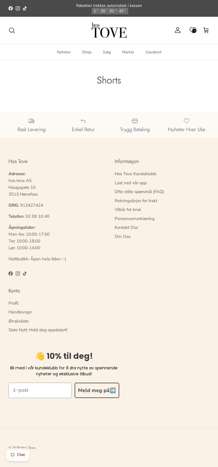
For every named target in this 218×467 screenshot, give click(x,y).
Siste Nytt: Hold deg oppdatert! (38, 330)
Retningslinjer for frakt (136, 201)
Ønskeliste (19, 321)
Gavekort (154, 52)
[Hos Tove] (109, 30)
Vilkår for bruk (128, 209)
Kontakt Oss (126, 227)
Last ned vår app (131, 183)
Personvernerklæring (135, 218)
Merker (128, 52)
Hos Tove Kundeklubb (135, 174)
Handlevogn (20, 312)
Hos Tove (28, 447)
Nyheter (64, 52)
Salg (107, 52)
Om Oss (122, 236)
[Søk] (12, 30)
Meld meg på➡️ (97, 390)
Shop (86, 52)
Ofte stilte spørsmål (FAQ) (139, 191)
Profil (13, 303)
